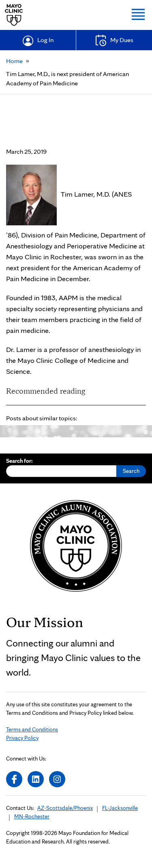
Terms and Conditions (32, 729)
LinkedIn (36, 779)
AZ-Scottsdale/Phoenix (65, 808)
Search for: (19, 461)
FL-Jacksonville (120, 808)
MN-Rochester (31, 816)
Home (14, 61)
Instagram (57, 779)
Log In (45, 40)
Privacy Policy (22, 738)
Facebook (14, 779)
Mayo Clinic (14, 15)
